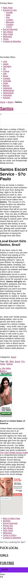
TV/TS (9, 27)
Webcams (7, 36)
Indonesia (7, 88)
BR (7, 361)
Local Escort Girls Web (10, 46)
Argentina (7, 95)
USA (5, 61)
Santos (6, 108)
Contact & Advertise (12, 41)
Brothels (6, 521)
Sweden (6, 97)
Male (8, 15)
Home (2, 102)
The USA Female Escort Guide (14, 452)
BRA (12, 361)
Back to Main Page (11, 518)
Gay (8, 17)
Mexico (6, 85)
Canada (6, 78)
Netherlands (8, 90)
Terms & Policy (10, 535)
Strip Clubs (8, 34)
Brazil (5, 76)
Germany (7, 66)
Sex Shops (8, 32)
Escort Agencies (10, 29)
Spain (5, 83)
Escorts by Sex (10, 10)
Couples (9, 24)
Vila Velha (5, 368)
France (6, 71)
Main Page (8, 7)
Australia (7, 81)
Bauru (3, 371)
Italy (5, 73)
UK (4, 69)
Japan (6, 64)
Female (9, 12)
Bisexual (10, 22)
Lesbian (9, 19)
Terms (6, 39)
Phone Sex (8, 525)
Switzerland (8, 93)
